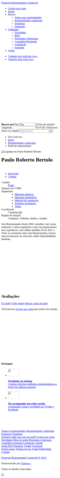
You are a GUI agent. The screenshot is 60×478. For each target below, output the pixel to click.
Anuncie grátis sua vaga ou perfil (18, 437)
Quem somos (8, 449)
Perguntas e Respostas (26, 38)
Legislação (20, 44)
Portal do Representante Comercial (19, 2)
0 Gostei (5, 303)
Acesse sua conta (17, 8)
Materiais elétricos (24, 194)
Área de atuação (46, 124)
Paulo (11, 185)
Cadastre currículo (22, 56)
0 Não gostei (17, 303)
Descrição (13, 173)
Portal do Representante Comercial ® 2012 (23, 457)
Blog (17, 35)
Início (11, 139)
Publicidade (45, 449)
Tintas (18, 206)
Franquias (20, 26)
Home (11, 11)
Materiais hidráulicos (25, 197)
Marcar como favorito (36, 303)
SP (20, 212)
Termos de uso (23, 449)
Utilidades (13, 29)
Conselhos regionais (11, 443)
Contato (12, 176)
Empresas (20, 23)
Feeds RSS (7, 446)
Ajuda (11, 50)
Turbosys (25, 463)
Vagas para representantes (28, 17)
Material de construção (26, 200)
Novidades (20, 32)
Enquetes (19, 47)
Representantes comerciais (28, 20)
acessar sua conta (24, 309)
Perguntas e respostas (40, 440)
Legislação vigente (33, 443)
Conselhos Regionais (26, 41)
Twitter (28, 446)
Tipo (16, 124)
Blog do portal (20, 440)
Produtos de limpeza (25, 203)
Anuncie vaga (21, 59)
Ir (51, 131)
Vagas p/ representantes (13, 431)
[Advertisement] (30, 93)
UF (39, 127)
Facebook (37, 446)
